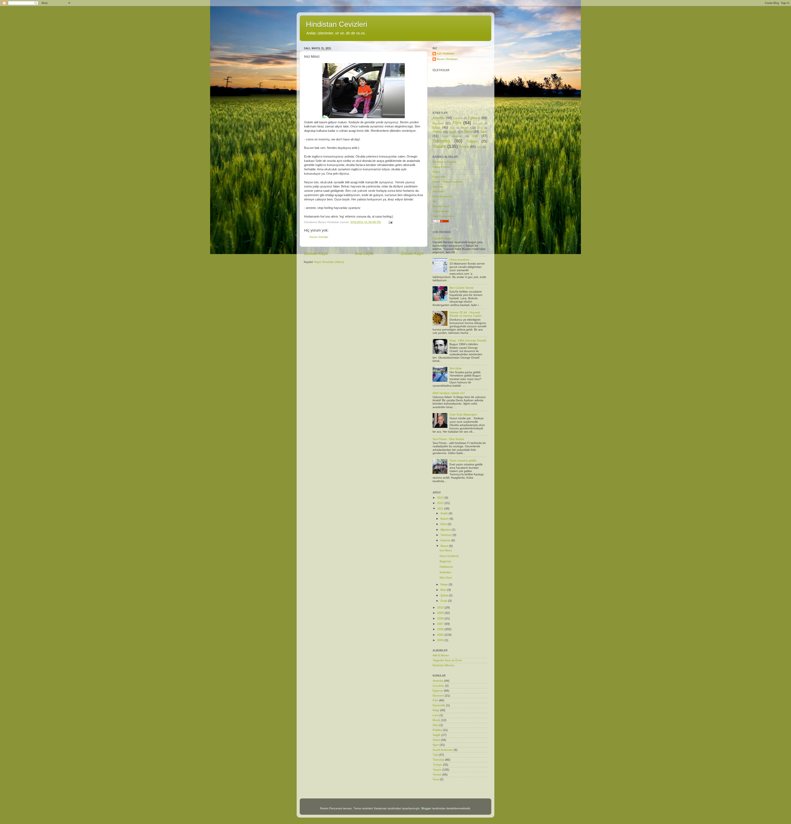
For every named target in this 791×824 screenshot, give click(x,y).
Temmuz (446, 535)
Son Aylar (455, 368)
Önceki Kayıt (412, 253)
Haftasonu (446, 566)
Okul (480, 128)
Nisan (444, 584)
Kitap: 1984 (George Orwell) (467, 340)
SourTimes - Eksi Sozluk (448, 439)
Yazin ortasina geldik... (464, 460)
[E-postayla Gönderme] (390, 222)
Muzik (464, 127)
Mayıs (444, 545)
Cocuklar (458, 118)
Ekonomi (438, 123)
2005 (441, 634)
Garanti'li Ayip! (442, 238)
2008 (441, 618)
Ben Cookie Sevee (461, 287)
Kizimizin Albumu (443, 665)
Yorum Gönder (318, 237)
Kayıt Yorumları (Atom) (329, 262)
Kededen (445, 572)
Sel (435, 201)
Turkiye (472, 141)
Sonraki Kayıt (316, 253)
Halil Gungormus (443, 216)
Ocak (444, 600)
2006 (441, 629)
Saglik (453, 131)
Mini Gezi (446, 577)
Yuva (479, 147)
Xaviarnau (380, 808)
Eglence (474, 118)
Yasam (439, 146)
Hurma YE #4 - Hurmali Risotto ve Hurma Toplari (465, 314)
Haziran (445, 540)
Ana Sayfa (364, 253)
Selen (436, 171)
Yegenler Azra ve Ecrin (447, 660)
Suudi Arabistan (452, 136)
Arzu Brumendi (442, 196)
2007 (441, 623)
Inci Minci (446, 550)
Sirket (468, 131)
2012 (441, 503)
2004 (441, 640)
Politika (437, 131)
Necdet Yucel (441, 206)
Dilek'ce (438, 186)
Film (457, 122)
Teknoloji (441, 141)
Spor (483, 131)
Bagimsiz (445, 561)
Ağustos (446, 529)
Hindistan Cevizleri (336, 24)
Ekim (444, 524)
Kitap (436, 127)
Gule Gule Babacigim (463, 414)
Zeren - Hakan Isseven (447, 181)
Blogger (426, 808)
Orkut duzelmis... (460, 259)
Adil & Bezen (441, 655)
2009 (441, 612)
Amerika (439, 118)
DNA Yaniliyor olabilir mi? (449, 393)
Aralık (444, 513)
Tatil (475, 136)
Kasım (444, 518)
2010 (441, 607)
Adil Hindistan (445, 53)
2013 (441, 497)
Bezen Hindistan (447, 59)
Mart (443, 589)
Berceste (438, 191)
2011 (440, 508)
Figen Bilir (439, 176)
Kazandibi (478, 123)
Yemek (464, 146)
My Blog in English (444, 162)
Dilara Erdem (441, 166)
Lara (452, 128)
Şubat (444, 595)
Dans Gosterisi (449, 556)
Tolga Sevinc (441, 211)
